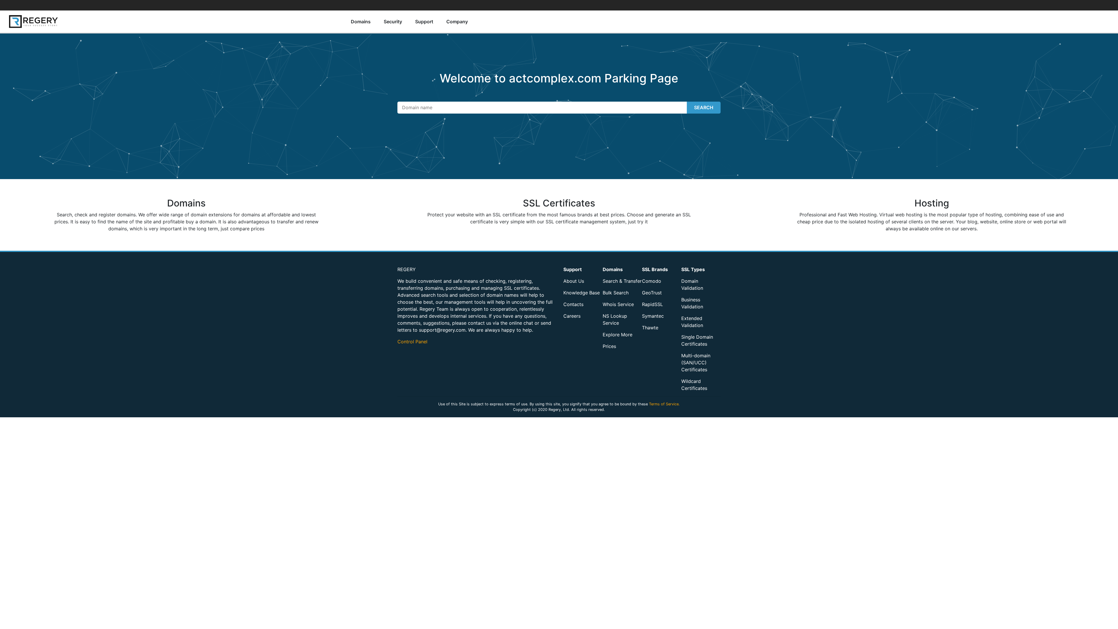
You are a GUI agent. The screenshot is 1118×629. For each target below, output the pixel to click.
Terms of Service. (664, 404)
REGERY (406, 269)
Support (424, 21)
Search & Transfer (622, 281)
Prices (609, 346)
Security (393, 21)
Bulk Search (616, 293)
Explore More (617, 335)
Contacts (573, 304)
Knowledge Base (581, 293)
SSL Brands (655, 269)
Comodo (651, 281)
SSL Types (693, 269)
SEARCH (703, 107)
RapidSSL (652, 304)
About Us (573, 281)
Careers (572, 316)
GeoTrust (652, 293)
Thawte (650, 328)
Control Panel (412, 341)
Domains (361, 21)
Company (457, 21)
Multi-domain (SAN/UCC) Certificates (695, 362)
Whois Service (618, 304)
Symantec (653, 316)
